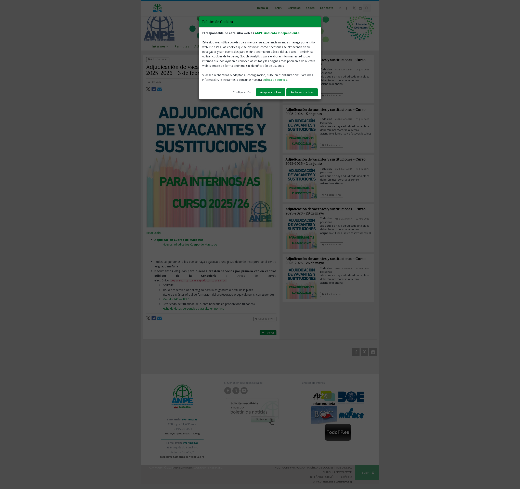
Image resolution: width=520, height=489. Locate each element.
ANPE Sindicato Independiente (277, 33)
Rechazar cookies (302, 92)
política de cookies (275, 80)
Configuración (242, 92)
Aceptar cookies (270, 92)
